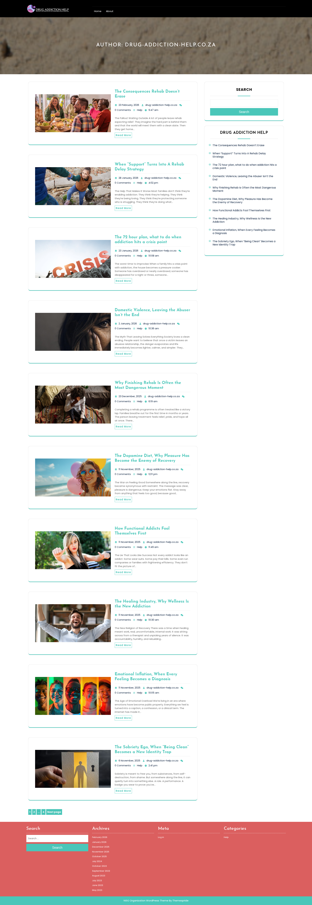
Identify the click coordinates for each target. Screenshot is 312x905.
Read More (123, 135)
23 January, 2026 (128, 250)
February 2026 (99, 837)
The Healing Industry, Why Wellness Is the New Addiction (242, 220)
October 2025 (99, 856)
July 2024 (97, 861)
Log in (161, 837)
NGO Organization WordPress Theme (146, 900)
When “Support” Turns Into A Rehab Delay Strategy (239, 155)
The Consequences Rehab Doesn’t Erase (238, 145)
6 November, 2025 (129, 760)
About (109, 11)
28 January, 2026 (128, 178)
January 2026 (99, 842)
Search (244, 89)
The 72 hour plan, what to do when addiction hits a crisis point (245, 166)
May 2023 (97, 890)
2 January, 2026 (128, 323)
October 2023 (99, 866)
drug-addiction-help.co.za (161, 105)
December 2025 (100, 846)
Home (97, 11)
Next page (54, 812)
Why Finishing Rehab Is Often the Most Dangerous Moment (244, 189)
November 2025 (100, 851)
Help (139, 110)
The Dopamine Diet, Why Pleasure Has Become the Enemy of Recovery (243, 200)
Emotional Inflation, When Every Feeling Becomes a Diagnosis (244, 231)
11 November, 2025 (129, 469)
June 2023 (97, 885)
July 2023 (97, 880)
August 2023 (98, 875)
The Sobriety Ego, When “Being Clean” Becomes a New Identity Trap (244, 242)
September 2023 (101, 870)
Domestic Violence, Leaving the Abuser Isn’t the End (243, 177)
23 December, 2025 (130, 396)
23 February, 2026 (129, 105)
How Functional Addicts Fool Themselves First (242, 210)
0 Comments (123, 110)
